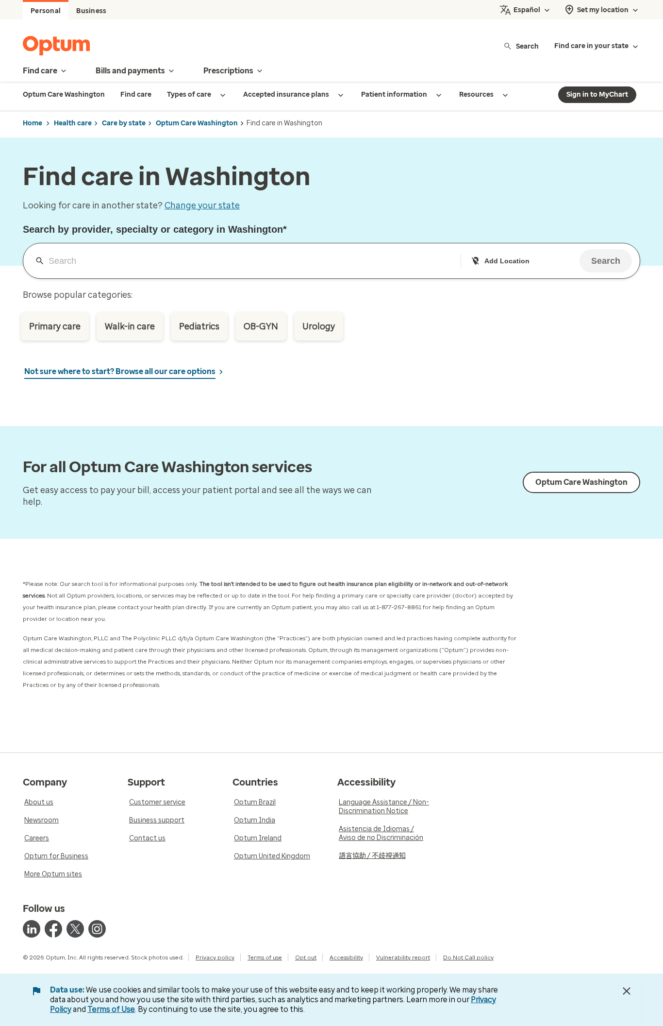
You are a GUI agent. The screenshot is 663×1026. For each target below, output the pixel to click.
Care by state (124, 123)
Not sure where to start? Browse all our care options (119, 371)
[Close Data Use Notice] (626, 991)
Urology (318, 326)
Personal (46, 11)
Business (91, 11)
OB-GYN (261, 326)
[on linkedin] (31, 929)
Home (32, 123)
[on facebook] (53, 929)
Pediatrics (199, 326)
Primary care (55, 326)
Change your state (202, 205)
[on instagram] (97, 929)
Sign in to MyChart (597, 94)
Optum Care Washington (197, 123)
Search (527, 46)
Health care (73, 123)
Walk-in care (130, 326)
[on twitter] (75, 929)
